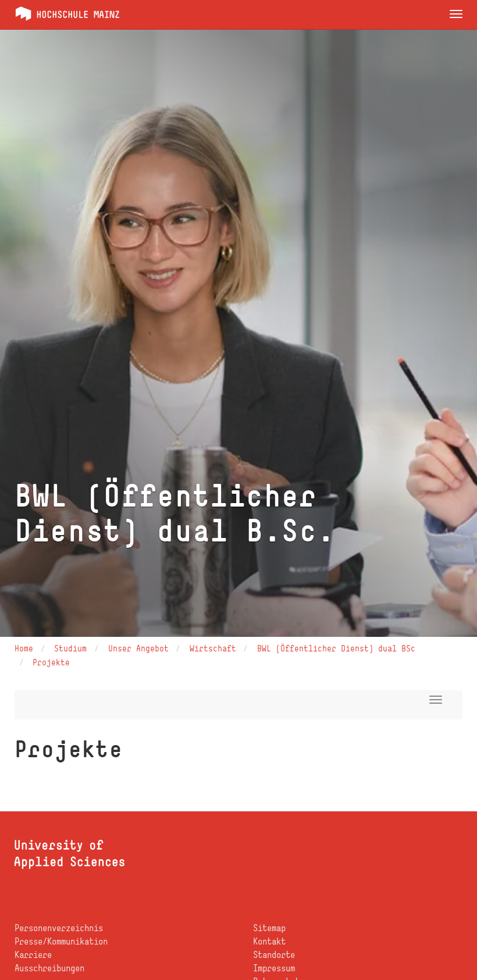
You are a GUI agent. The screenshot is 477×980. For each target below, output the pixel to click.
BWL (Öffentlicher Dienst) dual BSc (336, 648)
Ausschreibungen (49, 968)
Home (24, 648)
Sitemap (269, 927)
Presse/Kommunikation (61, 941)
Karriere (33, 954)
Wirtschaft (213, 648)
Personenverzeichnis (59, 927)
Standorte (274, 954)
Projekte (51, 662)
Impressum (274, 968)
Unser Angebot (138, 648)
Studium (70, 648)
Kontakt (269, 941)
